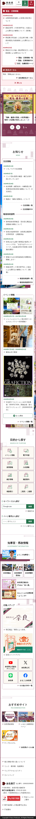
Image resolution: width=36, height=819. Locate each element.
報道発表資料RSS (26, 282)
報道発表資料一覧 (26, 278)
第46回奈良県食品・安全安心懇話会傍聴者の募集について (19, 223)
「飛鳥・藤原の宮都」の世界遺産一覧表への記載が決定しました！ (17, 119)
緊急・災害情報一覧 (25, 58)
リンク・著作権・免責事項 (14, 766)
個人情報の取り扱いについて (14, 762)
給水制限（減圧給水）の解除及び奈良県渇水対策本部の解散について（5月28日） (19, 189)
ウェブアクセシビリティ (13, 771)
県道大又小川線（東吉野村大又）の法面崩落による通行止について (19, 51)
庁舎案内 (7, 809)
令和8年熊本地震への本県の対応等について (19, 19)
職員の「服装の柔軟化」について (18, 199)
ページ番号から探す (11, 516)
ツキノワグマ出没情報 (14, 169)
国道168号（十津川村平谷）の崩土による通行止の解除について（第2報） (19, 29)
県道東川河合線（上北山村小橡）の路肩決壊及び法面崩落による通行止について (19, 40)
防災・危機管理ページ (25, 63)
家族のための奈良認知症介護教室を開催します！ (19, 258)
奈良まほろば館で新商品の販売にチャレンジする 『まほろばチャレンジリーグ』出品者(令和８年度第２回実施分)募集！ (19, 245)
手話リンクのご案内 (29, 798)
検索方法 (31, 511)
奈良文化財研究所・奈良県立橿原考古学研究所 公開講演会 (19, 233)
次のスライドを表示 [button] (18, 127)
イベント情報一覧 (26, 421)
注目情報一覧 (28, 205)
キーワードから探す (11, 501)
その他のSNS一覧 (26, 685)
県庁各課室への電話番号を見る (15, 805)
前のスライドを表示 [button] (12, 127)
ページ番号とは (28, 526)
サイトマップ (9, 775)
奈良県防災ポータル (25, 78)
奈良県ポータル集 (27, 747)
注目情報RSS (28, 209)
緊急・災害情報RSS (25, 60)
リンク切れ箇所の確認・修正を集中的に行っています (19, 177)
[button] (19, 3)
